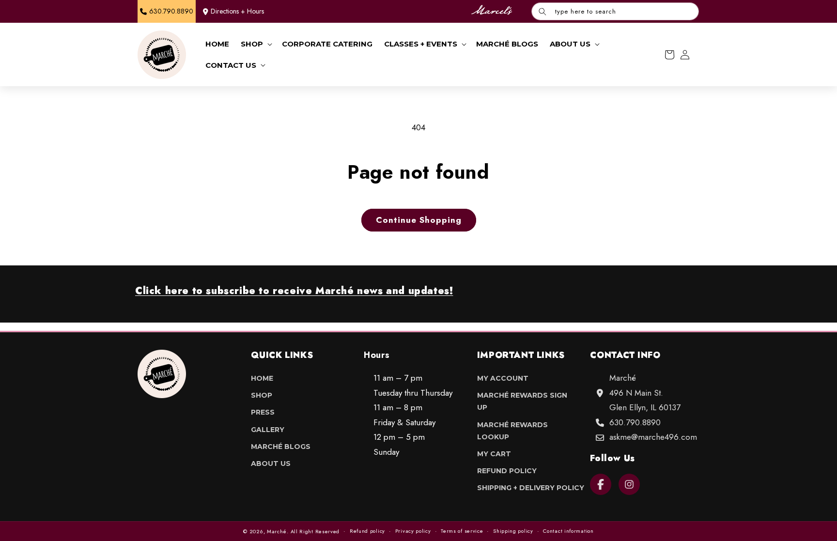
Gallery (267, 429)
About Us (271, 463)
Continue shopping (419, 220)
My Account (502, 378)
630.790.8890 (635, 422)
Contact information (568, 531)
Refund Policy (507, 470)
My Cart (494, 453)
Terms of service (462, 531)
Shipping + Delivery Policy (530, 487)
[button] (255, 44)
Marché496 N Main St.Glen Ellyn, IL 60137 (645, 392)
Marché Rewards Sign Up (522, 401)
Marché (277, 531)
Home (262, 378)
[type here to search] (542, 11)
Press (263, 412)
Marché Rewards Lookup (512, 430)
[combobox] (615, 11)
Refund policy (367, 531)
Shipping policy (513, 531)
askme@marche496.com (653, 437)
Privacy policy (413, 531)
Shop (261, 395)
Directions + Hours (237, 11)
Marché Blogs (280, 446)
